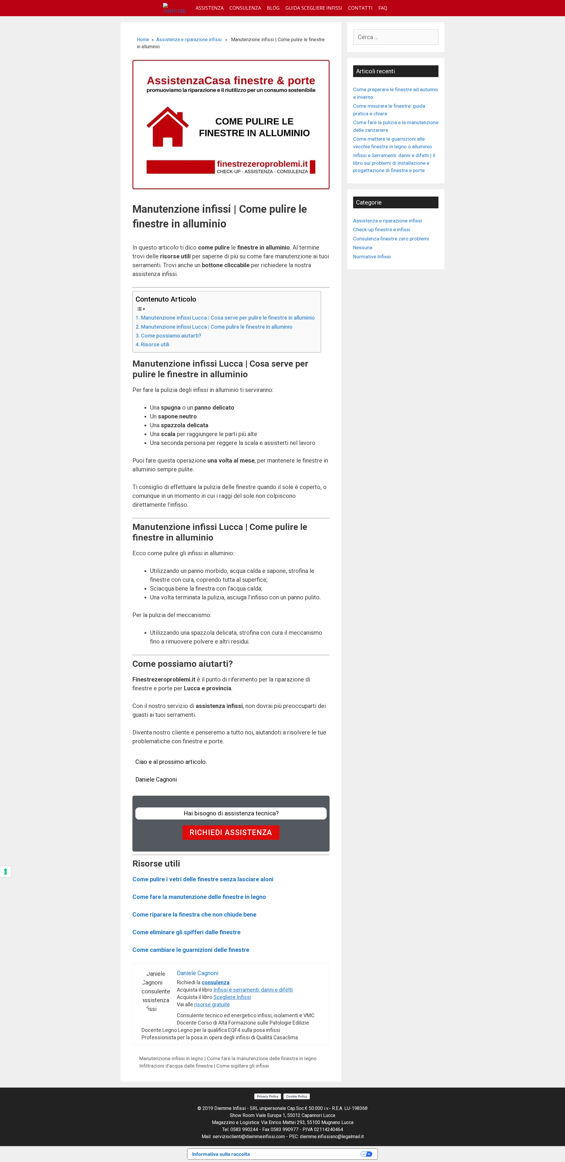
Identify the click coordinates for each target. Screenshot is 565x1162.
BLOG (273, 8)
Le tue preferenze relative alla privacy (308, 1154)
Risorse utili (155, 344)
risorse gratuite (212, 1004)
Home (143, 39)
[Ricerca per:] (395, 37)
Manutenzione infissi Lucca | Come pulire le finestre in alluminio (217, 327)
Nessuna (362, 247)
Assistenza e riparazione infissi (189, 39)
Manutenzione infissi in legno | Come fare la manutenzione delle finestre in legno (228, 1058)
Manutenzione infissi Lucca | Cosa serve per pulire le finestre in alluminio (228, 318)
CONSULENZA (245, 8)
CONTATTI (360, 8)
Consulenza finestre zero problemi (391, 239)
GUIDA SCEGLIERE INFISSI (313, 8)
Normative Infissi (372, 257)
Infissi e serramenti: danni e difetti (253, 990)
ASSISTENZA (210, 8)
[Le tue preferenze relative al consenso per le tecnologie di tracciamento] (5, 871)
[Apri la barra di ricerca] (396, 8)
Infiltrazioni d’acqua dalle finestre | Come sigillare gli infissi (204, 1066)
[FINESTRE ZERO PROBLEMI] (176, 8)
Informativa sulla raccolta (221, 1154)
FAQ (382, 8)
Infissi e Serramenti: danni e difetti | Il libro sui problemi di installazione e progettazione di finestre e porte (394, 162)
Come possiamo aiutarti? (171, 336)
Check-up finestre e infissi (381, 229)
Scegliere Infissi (232, 997)
